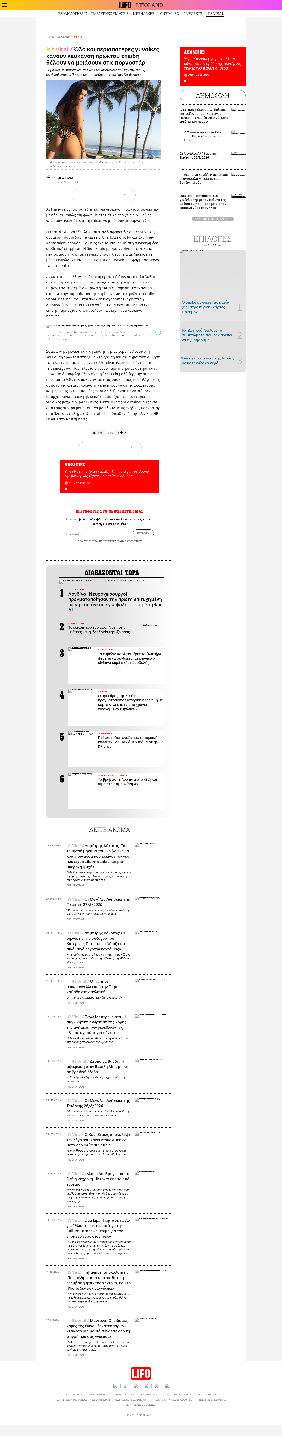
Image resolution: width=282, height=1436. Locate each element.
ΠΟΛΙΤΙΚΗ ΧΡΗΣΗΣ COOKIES (173, 1399)
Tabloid (121, 433)
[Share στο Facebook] (151, 332)
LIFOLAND (149, 5)
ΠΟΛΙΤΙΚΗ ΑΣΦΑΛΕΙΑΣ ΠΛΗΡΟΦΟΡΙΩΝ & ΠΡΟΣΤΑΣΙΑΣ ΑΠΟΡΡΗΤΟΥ (101, 1399)
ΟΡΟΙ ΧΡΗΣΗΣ (86, 541)
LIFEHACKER (144, 13)
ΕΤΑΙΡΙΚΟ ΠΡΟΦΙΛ (179, 1394)
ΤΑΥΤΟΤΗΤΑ (74, 1394)
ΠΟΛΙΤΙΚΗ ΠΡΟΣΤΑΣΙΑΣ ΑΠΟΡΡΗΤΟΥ (120, 541)
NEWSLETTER (124, 1394)
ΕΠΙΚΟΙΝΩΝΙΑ (98, 1394)
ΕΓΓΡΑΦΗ (143, 533)
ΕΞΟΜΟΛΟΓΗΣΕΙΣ (72, 13)
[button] (66, 489)
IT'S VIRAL (215, 13)
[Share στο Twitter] (158, 332)
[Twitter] (156, 153)
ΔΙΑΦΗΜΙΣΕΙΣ (150, 1394)
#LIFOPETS (193, 13)
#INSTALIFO (169, 13)
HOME (50, 36)
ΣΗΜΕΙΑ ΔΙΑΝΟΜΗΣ (212, 1399)
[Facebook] (149, 153)
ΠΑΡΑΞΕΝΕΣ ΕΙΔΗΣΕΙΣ (109, 13)
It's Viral (78, 36)
